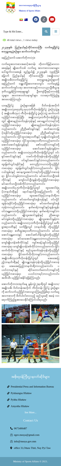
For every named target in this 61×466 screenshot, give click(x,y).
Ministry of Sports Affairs (29, 11)
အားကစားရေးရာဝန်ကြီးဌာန (30, 5)
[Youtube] (52, 19)
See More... (30, 412)
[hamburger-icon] (55, 31)
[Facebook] (36, 19)
